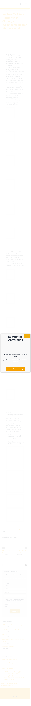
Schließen (27, 336)
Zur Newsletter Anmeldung (15, 369)
